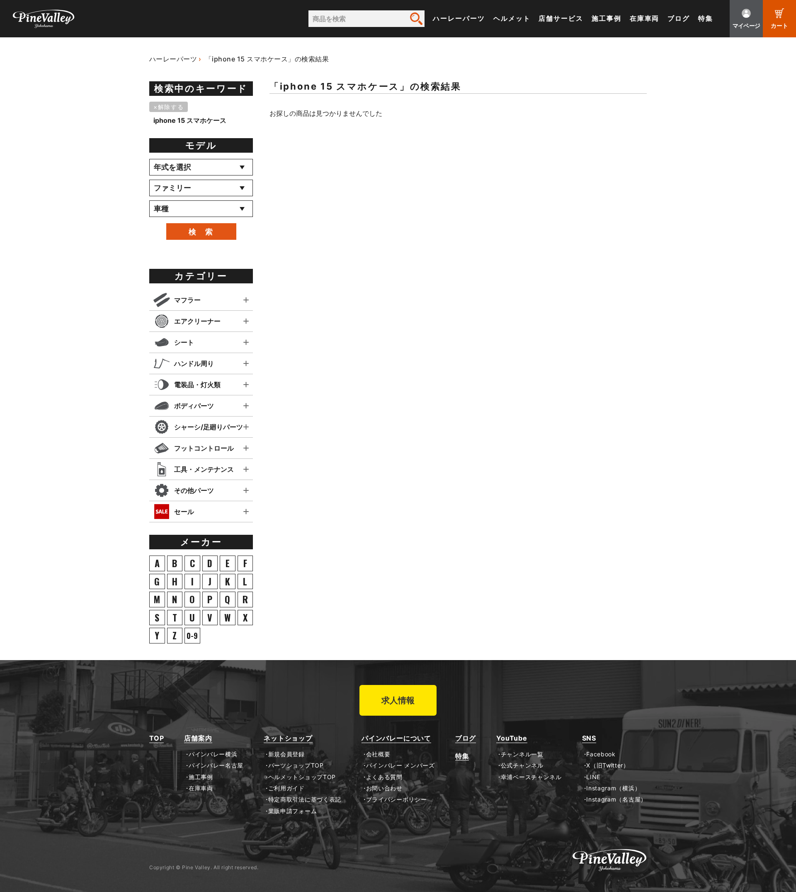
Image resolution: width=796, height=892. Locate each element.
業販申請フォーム (292, 811)
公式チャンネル (522, 765)
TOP (156, 738)
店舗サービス (561, 18)
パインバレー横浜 (213, 754)
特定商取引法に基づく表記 (304, 799)
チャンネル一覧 (522, 754)
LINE (593, 777)
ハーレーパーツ (459, 18)
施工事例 (606, 18)
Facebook (601, 754)
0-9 (192, 635)
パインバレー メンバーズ (400, 765)
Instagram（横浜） (613, 788)
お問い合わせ (384, 788)
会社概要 (378, 754)
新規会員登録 (286, 754)
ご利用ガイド (286, 788)
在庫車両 (645, 18)
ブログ (678, 18)
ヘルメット (512, 18)
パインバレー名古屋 (216, 765)
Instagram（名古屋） (616, 799)
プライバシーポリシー (396, 799)
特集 (705, 18)
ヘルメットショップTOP (302, 777)
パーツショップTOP (296, 765)
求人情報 (398, 700)
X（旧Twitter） (607, 765)
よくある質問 (384, 777)
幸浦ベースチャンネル (531, 777)
